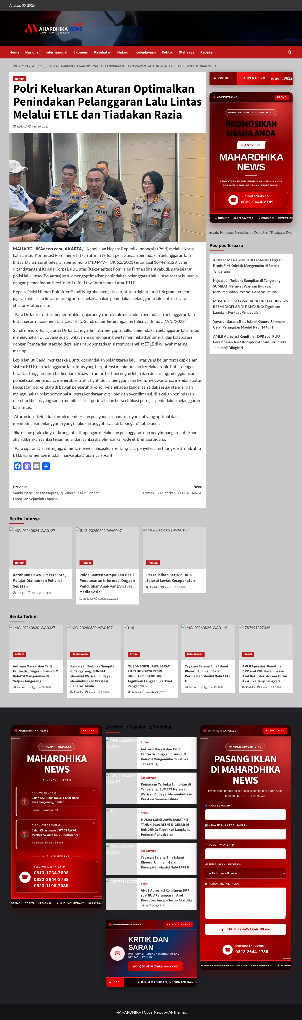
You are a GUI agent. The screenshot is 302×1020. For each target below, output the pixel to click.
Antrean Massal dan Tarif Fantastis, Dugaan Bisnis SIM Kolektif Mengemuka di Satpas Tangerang (248, 265)
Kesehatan (102, 52)
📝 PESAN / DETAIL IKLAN (222, 883)
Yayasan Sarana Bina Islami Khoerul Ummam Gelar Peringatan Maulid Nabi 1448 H (249, 324)
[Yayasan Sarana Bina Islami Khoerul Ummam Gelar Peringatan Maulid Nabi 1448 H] (208, 642)
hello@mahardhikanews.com (155, 966)
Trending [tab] (161, 727)
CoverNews (153, 1012)
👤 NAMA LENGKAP (217, 805)
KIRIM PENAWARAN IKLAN (245, 928)
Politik (167, 52)
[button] (290, 52)
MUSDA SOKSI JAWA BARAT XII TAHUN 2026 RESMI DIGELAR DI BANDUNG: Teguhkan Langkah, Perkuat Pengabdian (250, 306)
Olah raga (186, 52)
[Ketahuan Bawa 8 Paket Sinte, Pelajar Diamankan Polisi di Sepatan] (40, 548)
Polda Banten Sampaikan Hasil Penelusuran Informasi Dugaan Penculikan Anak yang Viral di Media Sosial (107, 583)
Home (14, 52)
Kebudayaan (145, 52)
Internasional (56, 52)
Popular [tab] (137, 727)
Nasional (32, 52)
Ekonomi (80, 52)
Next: (172, 490)
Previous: (56, 493)
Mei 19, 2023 (40, 126)
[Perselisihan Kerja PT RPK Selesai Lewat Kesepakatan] (174, 548)
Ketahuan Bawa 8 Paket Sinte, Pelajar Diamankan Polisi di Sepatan (39, 580)
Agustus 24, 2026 (41, 593)
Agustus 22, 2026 (108, 599)
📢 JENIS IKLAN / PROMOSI (223, 864)
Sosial (248, 654)
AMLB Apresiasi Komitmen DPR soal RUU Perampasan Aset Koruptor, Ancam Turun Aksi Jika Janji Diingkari (250, 342)
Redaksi (206, 52)
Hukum (123, 52)
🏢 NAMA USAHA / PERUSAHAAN (226, 824)
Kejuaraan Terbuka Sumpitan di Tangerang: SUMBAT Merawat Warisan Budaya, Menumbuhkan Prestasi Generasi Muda (247, 286)
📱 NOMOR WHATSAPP (219, 844)
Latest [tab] (116, 727)
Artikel (19, 654)
